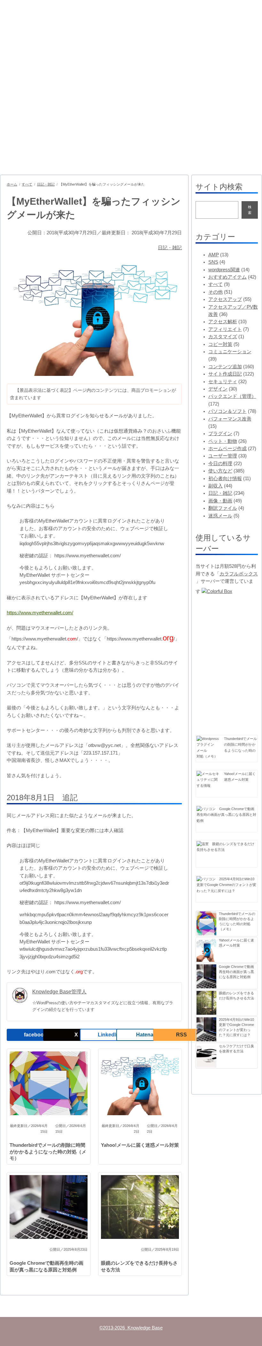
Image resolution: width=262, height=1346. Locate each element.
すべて (27, 184)
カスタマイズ (222, 336)
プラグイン (220, 433)
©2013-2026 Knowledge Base (131, 1327)
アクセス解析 (222, 321)
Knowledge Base (41, 27)
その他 (215, 292)
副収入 (215, 485)
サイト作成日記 (225, 374)
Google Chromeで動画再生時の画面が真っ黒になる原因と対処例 (46, 1266)
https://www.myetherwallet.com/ (40, 612)
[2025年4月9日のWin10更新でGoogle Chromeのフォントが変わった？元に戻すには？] (206, 879)
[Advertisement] (131, 108)
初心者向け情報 (225, 478)
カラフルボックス (239, 573)
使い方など (220, 470)
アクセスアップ (225, 299)
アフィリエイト (225, 329)
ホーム (12, 184)
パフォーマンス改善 (229, 418)
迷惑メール (220, 515)
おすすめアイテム (227, 277)
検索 (249, 210)
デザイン (217, 388)
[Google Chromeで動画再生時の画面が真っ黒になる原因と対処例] (206, 809)
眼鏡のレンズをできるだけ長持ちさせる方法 (139, 1266)
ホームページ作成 (227, 448)
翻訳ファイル (222, 508)
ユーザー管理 (222, 455)
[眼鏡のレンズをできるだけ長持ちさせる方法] (202, 844)
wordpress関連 (224, 269)
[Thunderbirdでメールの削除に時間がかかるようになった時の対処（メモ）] (208, 744)
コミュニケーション (229, 351)
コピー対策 (220, 344)
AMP (213, 254)
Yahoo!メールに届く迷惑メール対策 (140, 1145)
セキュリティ (222, 381)
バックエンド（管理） (232, 396)
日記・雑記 (46, 184)
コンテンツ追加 (225, 366)
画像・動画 (220, 500)
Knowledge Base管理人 (59, 991)
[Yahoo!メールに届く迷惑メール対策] (208, 779)
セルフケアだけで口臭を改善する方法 (236, 1048)
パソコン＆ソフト (227, 411)
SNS (213, 262)
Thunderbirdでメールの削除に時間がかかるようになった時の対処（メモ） (48, 1152)
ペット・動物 (222, 441)
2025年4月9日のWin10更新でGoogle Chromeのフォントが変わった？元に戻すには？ (226, 885)
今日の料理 (220, 463)
